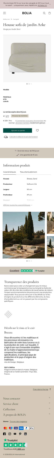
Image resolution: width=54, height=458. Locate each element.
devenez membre (22, 123)
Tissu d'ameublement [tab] (28, 172)
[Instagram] (9, 434)
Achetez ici (42, 5)
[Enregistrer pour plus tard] (37, 130)
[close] (50, 4)
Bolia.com (6, 19)
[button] (27, 83)
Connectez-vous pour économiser (29, 121)
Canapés (16, 19)
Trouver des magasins (18, 421)
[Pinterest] (20, 434)
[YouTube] (15, 434)
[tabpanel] (27, 192)
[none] (27, 13)
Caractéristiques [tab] (9, 172)
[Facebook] (4, 434)
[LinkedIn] (25, 434)
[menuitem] (4, 13)
